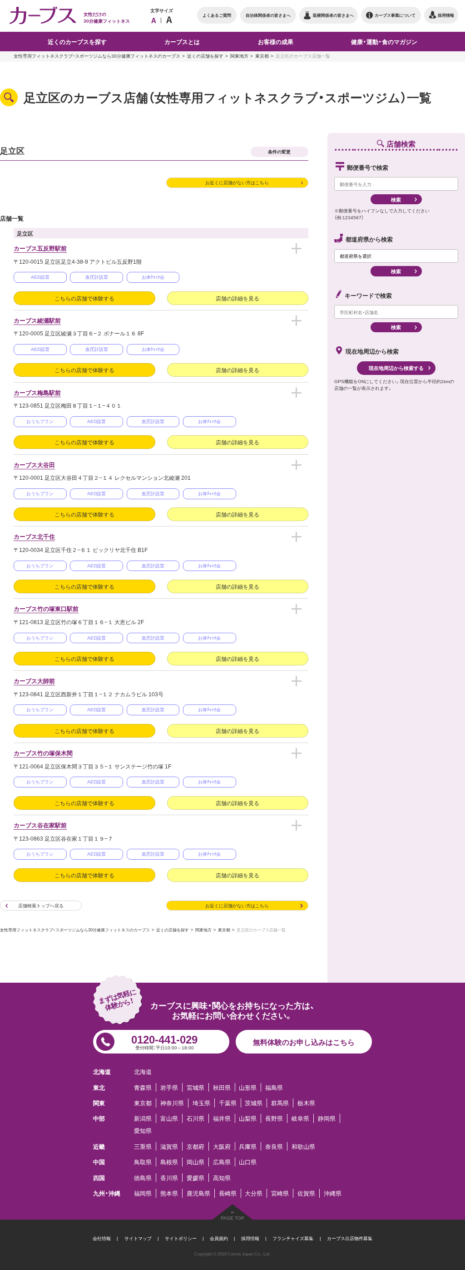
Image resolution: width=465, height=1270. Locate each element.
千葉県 (228, 1102)
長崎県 (228, 1193)
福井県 (222, 1118)
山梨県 (248, 1118)
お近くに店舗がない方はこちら (237, 182)
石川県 (195, 1118)
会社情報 (102, 1238)
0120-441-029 (164, 1041)
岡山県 (195, 1161)
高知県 (222, 1177)
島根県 (169, 1161)
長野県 (274, 1118)
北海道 (143, 1071)
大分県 (253, 1193)
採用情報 (250, 1238)
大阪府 (222, 1146)
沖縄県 (332, 1193)
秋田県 (222, 1087)
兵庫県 (248, 1146)
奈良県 (274, 1146)
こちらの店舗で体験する (84, 298)
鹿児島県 (198, 1193)
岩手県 (169, 1087)
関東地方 (239, 56)
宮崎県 (280, 1193)
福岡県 (143, 1193)
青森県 (143, 1087)
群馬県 (280, 1102)
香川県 (169, 1177)
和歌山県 (303, 1146)
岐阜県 (300, 1118)
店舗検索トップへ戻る (41, 905)
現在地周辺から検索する (396, 368)
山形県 (248, 1087)
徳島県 (143, 1177)
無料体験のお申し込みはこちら (304, 1041)
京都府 (195, 1146)
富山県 (169, 1118)
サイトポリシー (181, 1238)
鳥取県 (143, 1161)
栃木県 (306, 1102)
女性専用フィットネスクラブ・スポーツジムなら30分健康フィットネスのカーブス (97, 56)
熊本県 (169, 1193)
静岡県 (327, 1118)
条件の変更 (279, 151)
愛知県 (143, 1130)
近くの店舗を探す (205, 56)
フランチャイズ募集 (292, 1238)
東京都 (262, 56)
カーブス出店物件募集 (349, 1238)
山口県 (248, 1161)
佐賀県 (306, 1193)
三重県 (143, 1146)
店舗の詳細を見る (237, 298)
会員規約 (219, 1238)
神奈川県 (172, 1102)
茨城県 (253, 1102)
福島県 (274, 1087)
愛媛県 (195, 1177)
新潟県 (143, 1118)
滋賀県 (169, 1146)
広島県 (222, 1161)
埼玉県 (201, 1102)
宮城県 (195, 1087)
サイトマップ (138, 1238)
